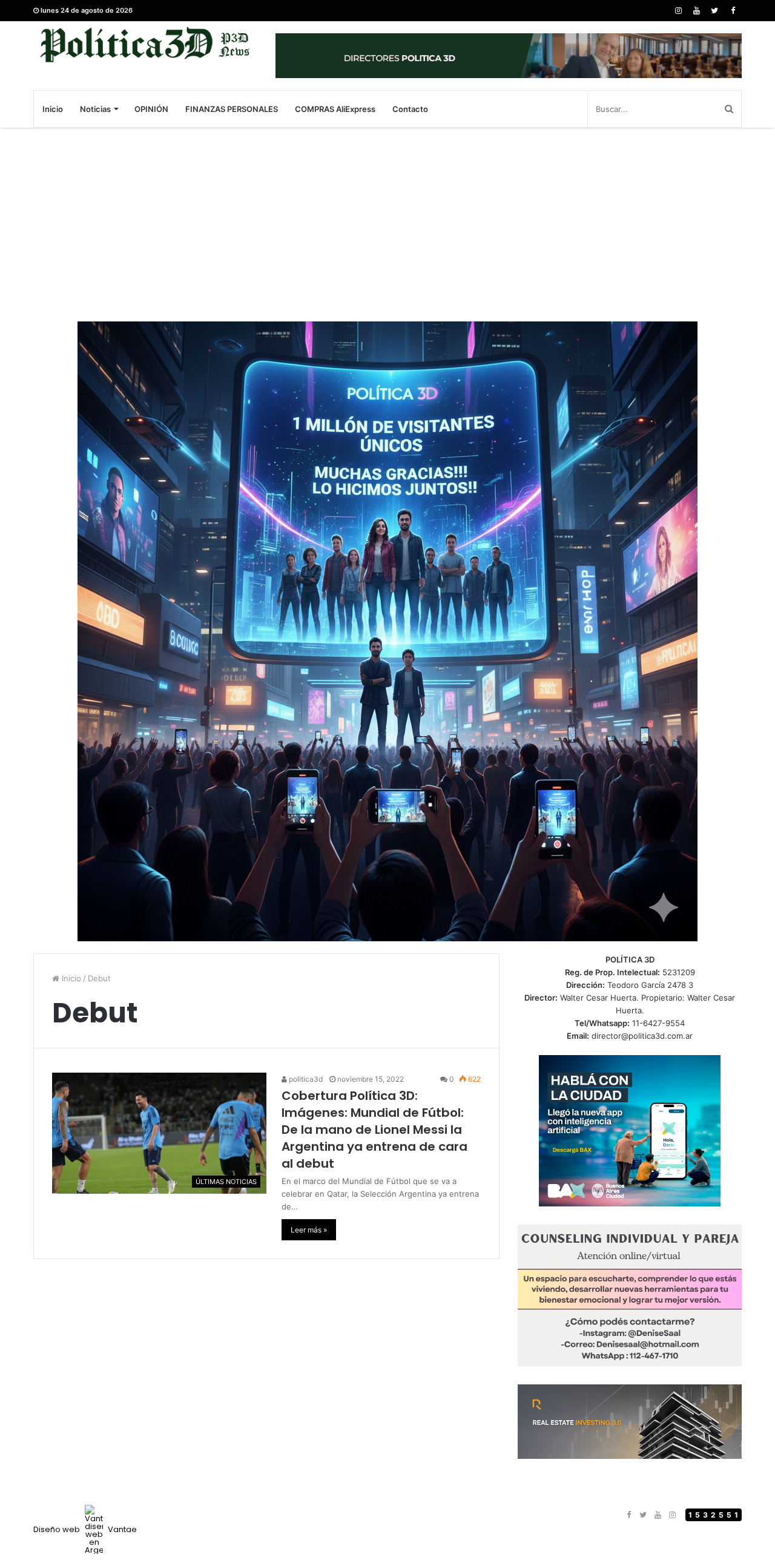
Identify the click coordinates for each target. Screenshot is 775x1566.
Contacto (410, 109)
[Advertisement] (387, 224)
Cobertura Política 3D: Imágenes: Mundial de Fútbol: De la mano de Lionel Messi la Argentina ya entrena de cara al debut (374, 1129)
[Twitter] (714, 10)
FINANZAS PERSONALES (231, 109)
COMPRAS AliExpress (335, 109)
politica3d (305, 1079)
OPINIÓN (151, 109)
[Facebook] (733, 10)
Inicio (52, 109)
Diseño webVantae (85, 1529)
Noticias (95, 109)
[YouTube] (696, 10)
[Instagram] (678, 10)
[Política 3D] (145, 44)
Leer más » (309, 1229)
